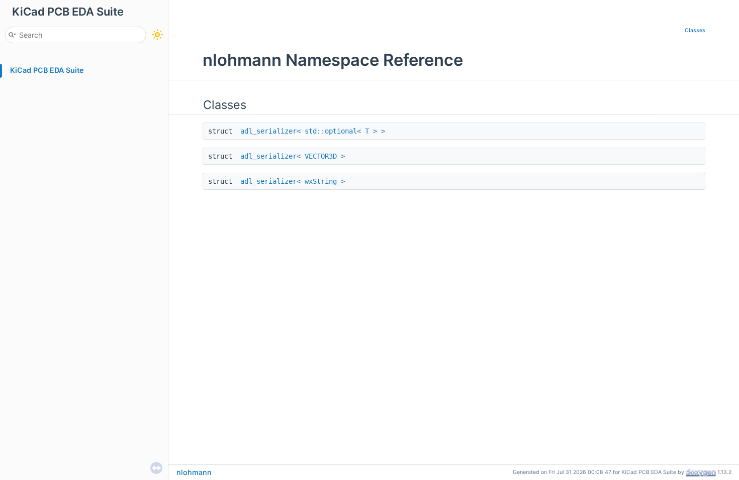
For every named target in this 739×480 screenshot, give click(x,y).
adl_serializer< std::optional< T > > (312, 131)
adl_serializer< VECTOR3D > (292, 156)
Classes (695, 30)
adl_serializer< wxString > (292, 181)
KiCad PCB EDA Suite (47, 70)
